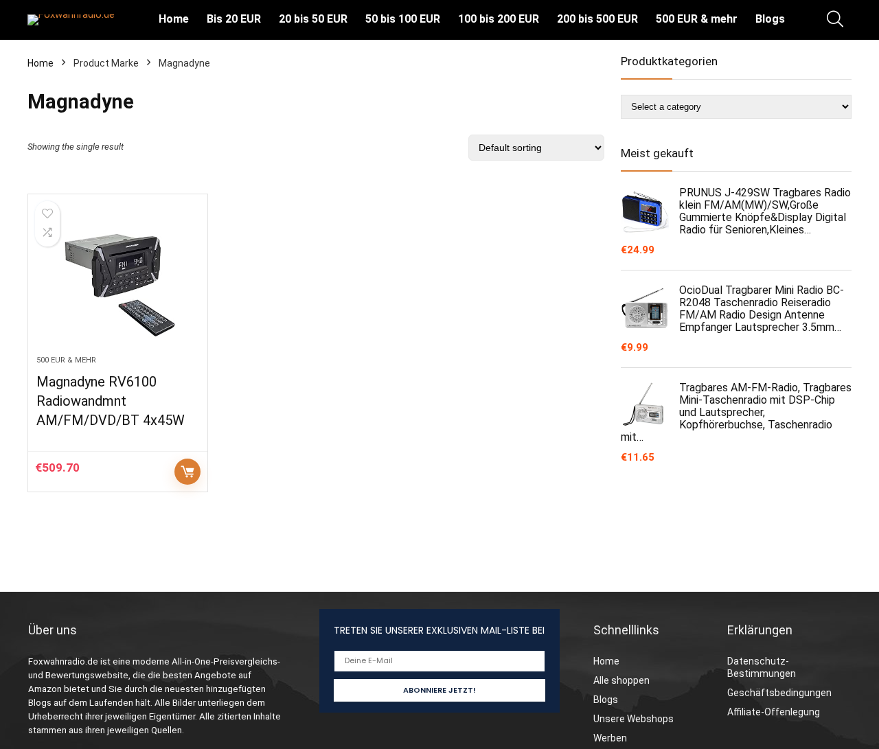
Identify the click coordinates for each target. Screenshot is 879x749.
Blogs (770, 18)
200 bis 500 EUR (597, 18)
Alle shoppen (621, 680)
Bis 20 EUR (234, 18)
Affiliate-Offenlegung (773, 711)
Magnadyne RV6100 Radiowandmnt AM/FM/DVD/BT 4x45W (110, 400)
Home (174, 18)
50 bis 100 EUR (402, 18)
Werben (610, 738)
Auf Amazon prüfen (187, 472)
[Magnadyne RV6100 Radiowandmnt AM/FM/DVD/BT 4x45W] (117, 281)
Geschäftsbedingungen (779, 692)
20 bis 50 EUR (313, 18)
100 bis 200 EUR (498, 18)
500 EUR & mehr (697, 18)
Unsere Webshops (633, 718)
